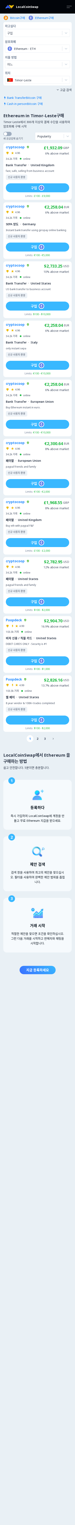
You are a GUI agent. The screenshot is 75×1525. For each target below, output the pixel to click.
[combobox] (7, 48)
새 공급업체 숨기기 (13, 138)
